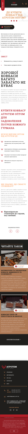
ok (14, 431)
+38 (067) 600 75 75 (15, 391)
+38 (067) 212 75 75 (15, 390)
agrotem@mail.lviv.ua (13, 396)
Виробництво (10, 375)
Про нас (9, 377)
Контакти (9, 380)
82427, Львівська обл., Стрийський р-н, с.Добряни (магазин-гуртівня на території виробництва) (16, 401)
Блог (8, 383)
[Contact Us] (23, 4)
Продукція (9, 372)
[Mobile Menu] (26, 4)
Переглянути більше (13, 339)
